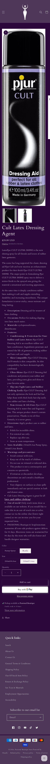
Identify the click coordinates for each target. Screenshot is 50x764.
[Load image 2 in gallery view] (25, 216)
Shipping (5, 244)
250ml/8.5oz (12, 562)
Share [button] (7, 617)
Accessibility (10, 700)
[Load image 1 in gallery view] (10, 216)
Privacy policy (28, 753)
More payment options (25, 596)
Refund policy (15, 753)
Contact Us (10, 657)
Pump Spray (11, 551)
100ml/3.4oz (28, 561)
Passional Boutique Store (24, 750)
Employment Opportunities (17, 694)
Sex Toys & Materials (14, 687)
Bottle (25, 550)
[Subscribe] (40, 717)
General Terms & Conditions (18, 663)
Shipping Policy (12, 669)
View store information (15, 610)
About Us (9, 651)
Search (8, 645)
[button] (3, 12)
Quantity (5, 567)
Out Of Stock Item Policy (16, 675)
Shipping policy (26, 757)
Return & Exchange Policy (16, 681)
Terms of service (42, 753)
